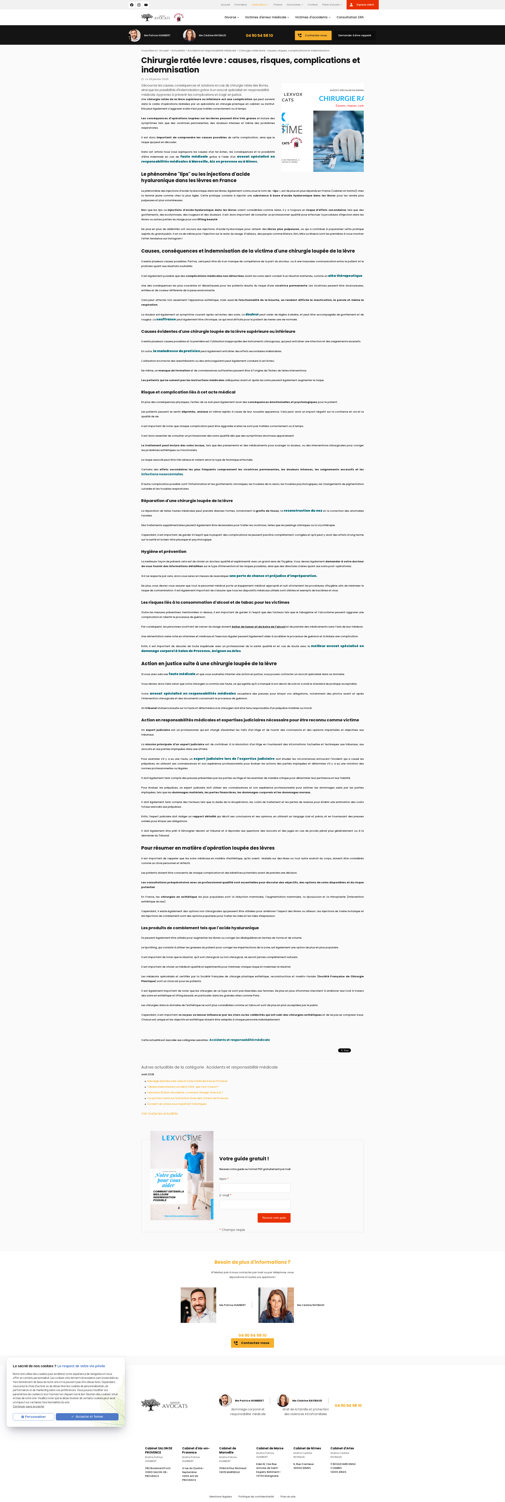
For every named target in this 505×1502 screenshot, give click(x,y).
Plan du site (288, 1496)
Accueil (225, 5)
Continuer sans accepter (28, 1406)
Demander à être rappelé (354, 35)
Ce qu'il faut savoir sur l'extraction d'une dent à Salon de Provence (187, 1098)
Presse (278, 5)
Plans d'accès (330, 5)
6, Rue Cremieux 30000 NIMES (303, 1467)
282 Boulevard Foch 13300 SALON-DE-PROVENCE (157, 1473)
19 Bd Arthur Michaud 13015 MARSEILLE (232, 1471)
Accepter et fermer (89, 1416)
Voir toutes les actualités (159, 1113)
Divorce (230, 17)
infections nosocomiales (162, 474)
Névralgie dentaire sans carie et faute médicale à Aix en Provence (187, 1081)
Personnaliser (35, 1417)
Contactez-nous (312, 35)
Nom (224, 1179)
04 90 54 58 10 (259, 35)
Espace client (361, 4)
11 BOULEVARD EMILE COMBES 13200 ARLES (343, 1469)
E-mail (225, 1195)
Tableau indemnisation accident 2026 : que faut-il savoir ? (183, 1087)
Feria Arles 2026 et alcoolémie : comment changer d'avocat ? (185, 1092)
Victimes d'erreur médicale (265, 17)
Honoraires (293, 5)
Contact (313, 5)
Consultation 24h (350, 17)
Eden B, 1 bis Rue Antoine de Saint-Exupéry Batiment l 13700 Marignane (268, 1471)
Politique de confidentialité (256, 1496)
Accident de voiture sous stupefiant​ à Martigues (176, 1104)
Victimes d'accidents (311, 17)
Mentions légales (220, 1496)
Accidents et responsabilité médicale (212, 50)
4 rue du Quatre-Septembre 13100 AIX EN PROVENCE (193, 1475)
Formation (241, 5)
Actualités (178, 50)
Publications (259, 5)
